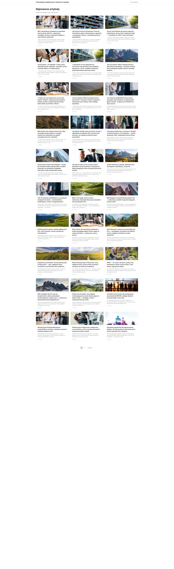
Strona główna (134, 2)
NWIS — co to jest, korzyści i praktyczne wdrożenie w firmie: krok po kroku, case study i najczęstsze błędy (120, 264)
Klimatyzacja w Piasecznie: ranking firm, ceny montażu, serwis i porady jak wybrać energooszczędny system (86, 329)
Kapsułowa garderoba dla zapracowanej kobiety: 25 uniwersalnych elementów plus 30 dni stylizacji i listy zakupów (121, 329)
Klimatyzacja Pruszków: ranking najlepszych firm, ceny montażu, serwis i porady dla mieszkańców (52, 231)
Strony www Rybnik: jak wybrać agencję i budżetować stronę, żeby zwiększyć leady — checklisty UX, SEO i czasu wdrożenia (121, 33)
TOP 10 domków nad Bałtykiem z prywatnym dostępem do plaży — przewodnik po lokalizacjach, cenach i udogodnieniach (52, 200)
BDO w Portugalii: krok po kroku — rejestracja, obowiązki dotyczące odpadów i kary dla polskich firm (86, 200)
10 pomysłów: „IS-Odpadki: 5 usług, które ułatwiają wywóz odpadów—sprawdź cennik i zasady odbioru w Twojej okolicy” (52, 66)
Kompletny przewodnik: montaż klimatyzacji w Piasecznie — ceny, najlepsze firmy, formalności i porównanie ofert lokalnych (52, 264)
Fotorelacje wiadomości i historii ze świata (52, 2)
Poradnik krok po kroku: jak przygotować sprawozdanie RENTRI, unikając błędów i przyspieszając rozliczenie (120, 296)
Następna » (90, 347)
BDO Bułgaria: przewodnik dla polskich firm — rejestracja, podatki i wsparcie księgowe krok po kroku (121, 200)
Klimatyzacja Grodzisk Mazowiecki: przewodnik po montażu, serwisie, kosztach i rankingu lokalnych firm (52, 329)
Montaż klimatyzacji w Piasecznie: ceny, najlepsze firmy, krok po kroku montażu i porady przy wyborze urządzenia (85, 264)
